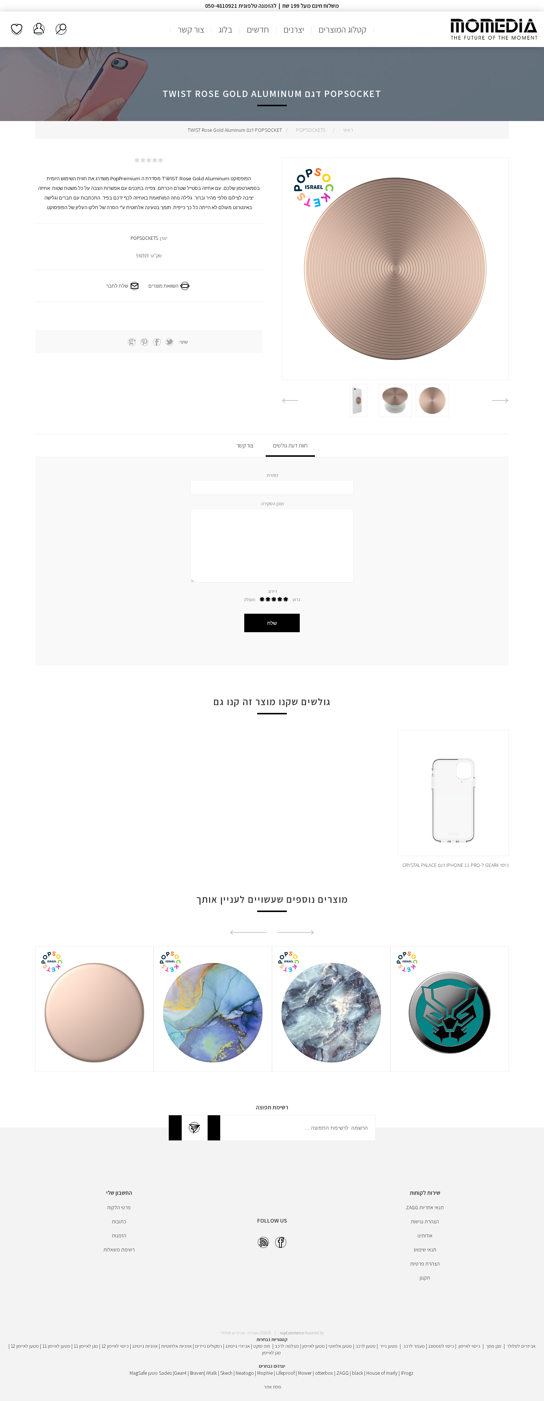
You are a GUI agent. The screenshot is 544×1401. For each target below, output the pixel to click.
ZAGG (342, 1373)
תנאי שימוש (425, 1249)
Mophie (265, 1373)
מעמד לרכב (414, 1346)
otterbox (324, 1373)
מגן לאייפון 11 (86, 1346)
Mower (305, 1373)
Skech (226, 1373)
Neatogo (245, 1373)
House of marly (381, 1373)
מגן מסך (493, 1346)
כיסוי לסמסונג (441, 1346)
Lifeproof (286, 1373)
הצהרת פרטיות (425, 1263)
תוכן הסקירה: (272, 503)
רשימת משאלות (16, 29)
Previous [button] (500, 400)
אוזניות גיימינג (145, 1346)
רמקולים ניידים (208, 1346)
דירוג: (272, 591)
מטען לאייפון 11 (56, 1346)
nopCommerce (292, 1332)
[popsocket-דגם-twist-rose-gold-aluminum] (432, 400)
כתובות (119, 1221)
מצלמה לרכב (287, 1346)
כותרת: (272, 475)
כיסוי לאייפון (469, 1346)
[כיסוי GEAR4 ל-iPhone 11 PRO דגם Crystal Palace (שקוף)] (453, 800)
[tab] (290, 445)
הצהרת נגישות (425, 1221)
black (357, 1373)
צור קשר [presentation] (244, 445)
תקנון (425, 1277)
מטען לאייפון (313, 1346)
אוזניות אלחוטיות (176, 1346)
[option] (432, 400)
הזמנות (119, 1235)
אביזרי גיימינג (237, 1346)
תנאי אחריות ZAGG (425, 1207)
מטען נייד (388, 1346)
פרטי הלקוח (119, 1207)
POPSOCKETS (144, 238)
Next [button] (290, 400)
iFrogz (407, 1373)
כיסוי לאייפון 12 (115, 1346)
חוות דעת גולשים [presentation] (290, 445)
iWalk (211, 1373)
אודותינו (425, 1235)
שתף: (183, 342)
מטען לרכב (365, 1346)
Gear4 (180, 1373)
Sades (165, 1373)
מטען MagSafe (144, 1373)
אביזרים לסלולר (521, 1346)
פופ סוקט (261, 1346)
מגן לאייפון (271, 1352)
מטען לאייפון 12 (25, 1346)
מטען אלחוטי (340, 1346)
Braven (197, 1373)
